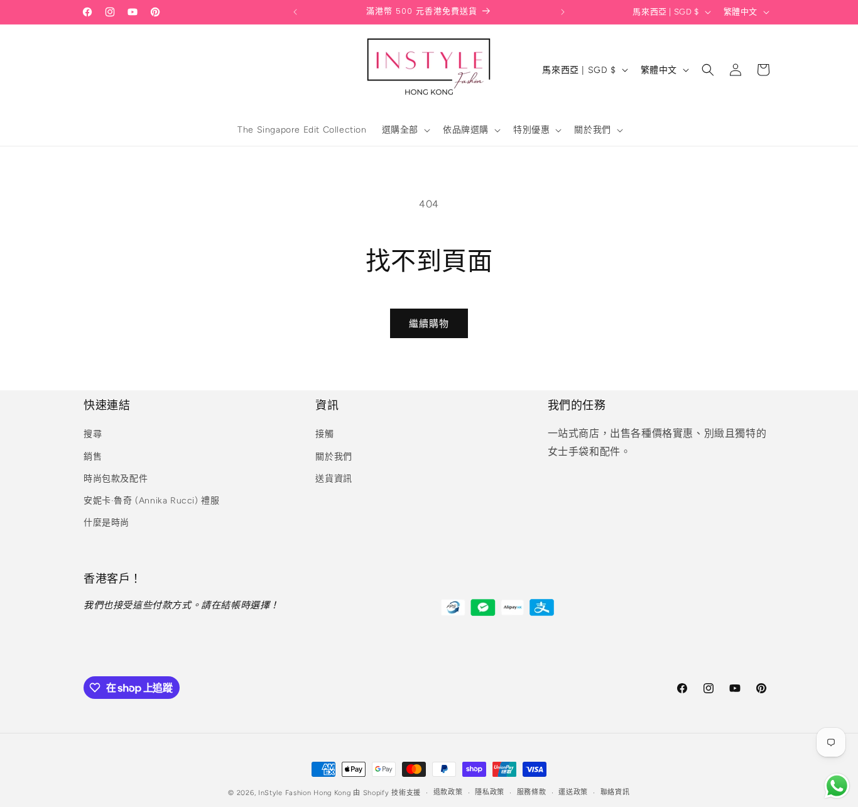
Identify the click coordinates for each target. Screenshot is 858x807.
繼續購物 (429, 323)
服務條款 (531, 792)
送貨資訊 (333, 478)
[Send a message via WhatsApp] (837, 786)
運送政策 (573, 792)
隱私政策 (489, 792)
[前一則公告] (295, 12)
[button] (404, 130)
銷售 (93, 456)
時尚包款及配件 (116, 478)
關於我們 (333, 456)
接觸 (324, 434)
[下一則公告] (563, 12)
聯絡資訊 (615, 792)
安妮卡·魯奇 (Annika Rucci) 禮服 (151, 500)
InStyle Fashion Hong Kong (304, 793)
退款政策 (448, 792)
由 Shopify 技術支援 (387, 793)
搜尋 (93, 434)
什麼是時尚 (106, 522)
